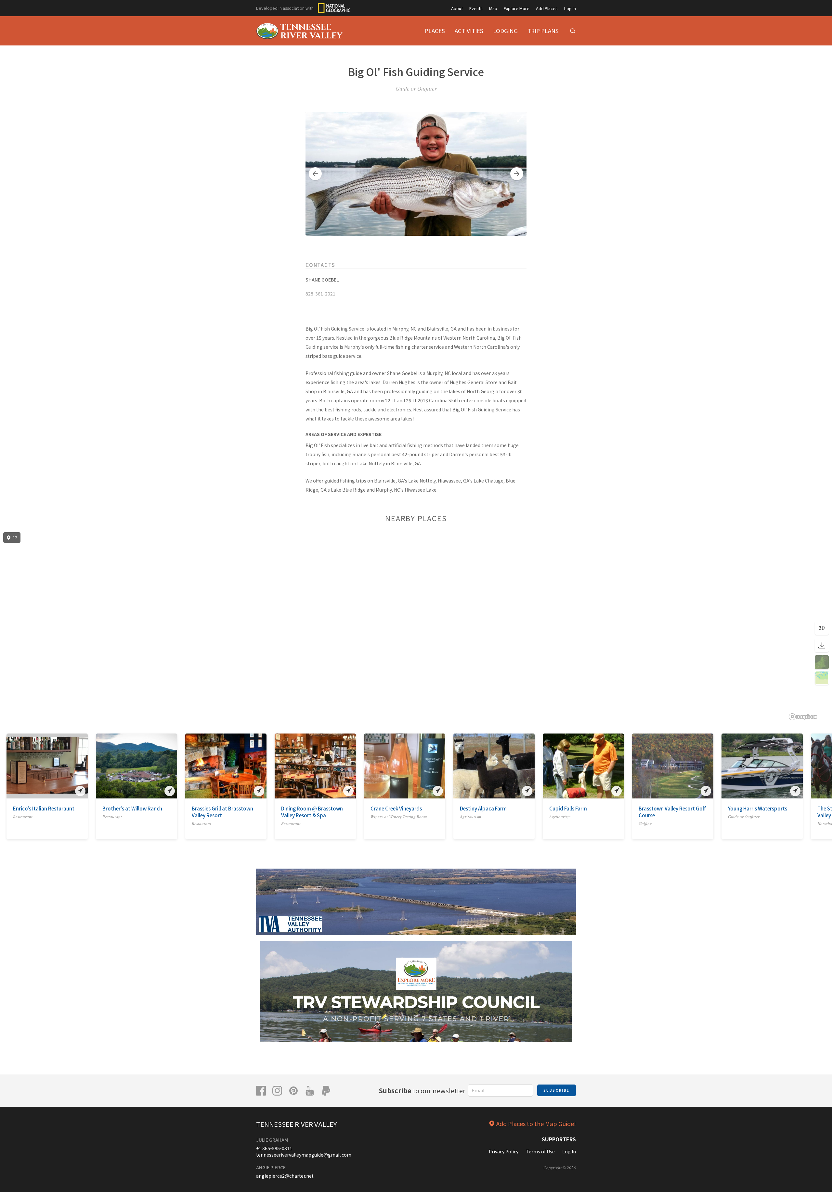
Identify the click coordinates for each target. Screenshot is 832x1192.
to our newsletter (422, 1090)
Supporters (559, 1139)
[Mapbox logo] (802, 717)
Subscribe (556, 1090)
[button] (315, 173)
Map (493, 8)
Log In (570, 8)
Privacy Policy (503, 1151)
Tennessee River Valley (296, 1124)
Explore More (516, 8)
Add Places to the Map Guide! (536, 1123)
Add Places (547, 8)
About (457, 8)
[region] (416, 626)
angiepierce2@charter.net (285, 1176)
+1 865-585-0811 (274, 1148)
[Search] (572, 31)
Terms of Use (540, 1151)
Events (476, 8)
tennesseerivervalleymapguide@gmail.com (303, 1154)
